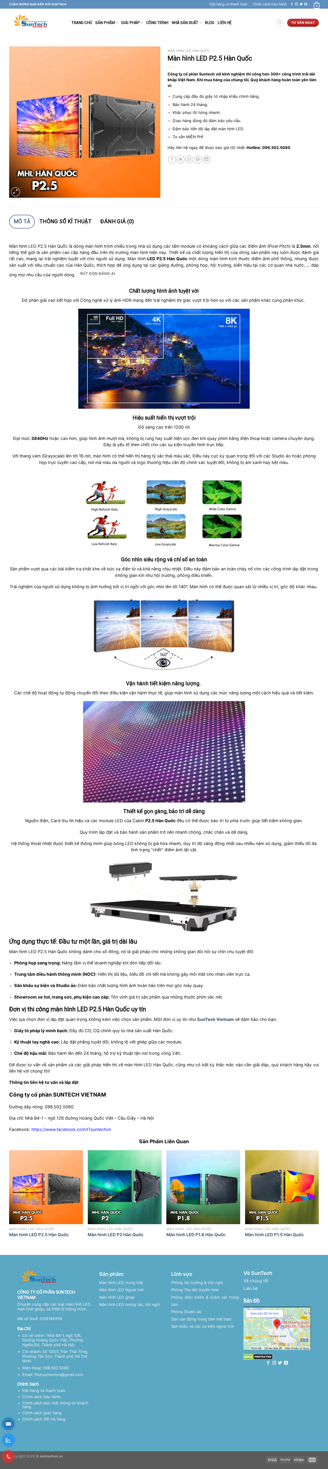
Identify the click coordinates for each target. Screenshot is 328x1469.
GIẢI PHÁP (130, 22)
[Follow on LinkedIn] (286, 1363)
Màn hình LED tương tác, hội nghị (129, 1304)
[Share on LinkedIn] (207, 159)
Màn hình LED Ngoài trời (121, 1289)
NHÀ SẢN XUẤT (185, 22)
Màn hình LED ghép (116, 1297)
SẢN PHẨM (105, 22)
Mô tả (22, 221)
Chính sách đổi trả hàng (44, 1419)
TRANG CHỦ (82, 22)
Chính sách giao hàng (41, 1412)
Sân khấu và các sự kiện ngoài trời (202, 1326)
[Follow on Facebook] (291, 4)
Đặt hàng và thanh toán (228, 4)
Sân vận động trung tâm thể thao (201, 1319)
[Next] (318, 1198)
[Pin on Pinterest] (198, 159)
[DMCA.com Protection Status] (258, 1356)
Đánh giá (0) (117, 221)
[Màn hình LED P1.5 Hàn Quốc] (282, 1187)
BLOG (209, 22)
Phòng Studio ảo (186, 1311)
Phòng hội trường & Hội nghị (197, 1282)
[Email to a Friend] (189, 159)
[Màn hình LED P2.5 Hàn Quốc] (46, 1187)
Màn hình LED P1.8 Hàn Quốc (195, 1234)
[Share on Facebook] (172, 159)
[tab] (22, 221)
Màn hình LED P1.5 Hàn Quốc (274, 1234)
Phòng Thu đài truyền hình (195, 1289)
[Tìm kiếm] (279, 23)
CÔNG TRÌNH (157, 22)
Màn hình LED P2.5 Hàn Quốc (39, 1234)
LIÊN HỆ (224, 22)
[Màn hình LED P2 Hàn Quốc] (125, 1187)
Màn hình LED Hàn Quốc (189, 51)
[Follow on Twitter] (301, 4)
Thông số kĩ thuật (65, 221)
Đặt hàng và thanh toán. (44, 1390)
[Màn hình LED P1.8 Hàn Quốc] (203, 1187)
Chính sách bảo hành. (41, 1396)
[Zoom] (15, 192)
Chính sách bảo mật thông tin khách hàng (55, 1405)
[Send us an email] (305, 4)
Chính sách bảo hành (270, 4)
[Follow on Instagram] (296, 4)
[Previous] (9, 1198)
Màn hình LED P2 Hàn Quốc (115, 1234)
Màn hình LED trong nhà (121, 1282)
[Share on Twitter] (181, 159)
